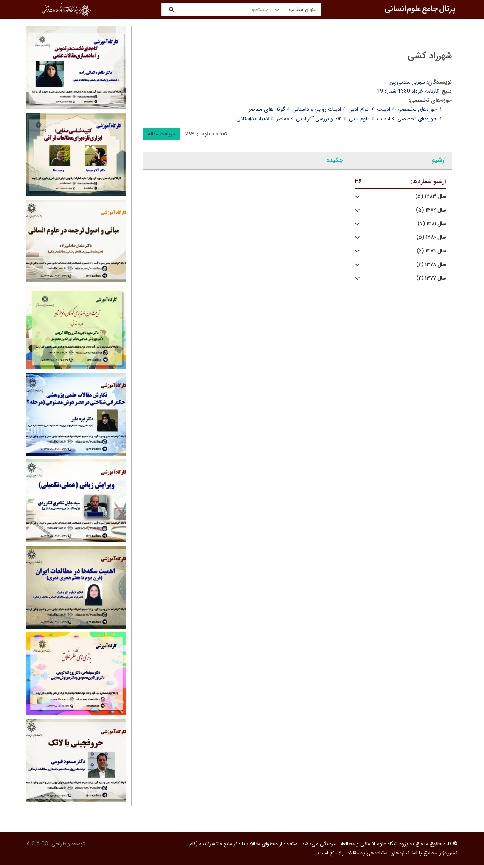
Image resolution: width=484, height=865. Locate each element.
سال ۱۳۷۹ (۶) (431, 251)
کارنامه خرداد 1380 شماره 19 (408, 91)
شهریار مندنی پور (407, 82)
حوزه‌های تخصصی (417, 109)
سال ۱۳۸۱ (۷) (431, 224)
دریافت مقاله (161, 134)
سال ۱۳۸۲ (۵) (431, 210)
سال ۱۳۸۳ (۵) (430, 197)
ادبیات (383, 109)
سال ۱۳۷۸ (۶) (431, 265)
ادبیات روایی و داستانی (316, 109)
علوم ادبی (359, 119)
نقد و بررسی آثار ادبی (319, 119)
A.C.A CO (37, 844)
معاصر (282, 119)
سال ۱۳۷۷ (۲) (431, 278)
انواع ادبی (359, 109)
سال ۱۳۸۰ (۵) (431, 237)
